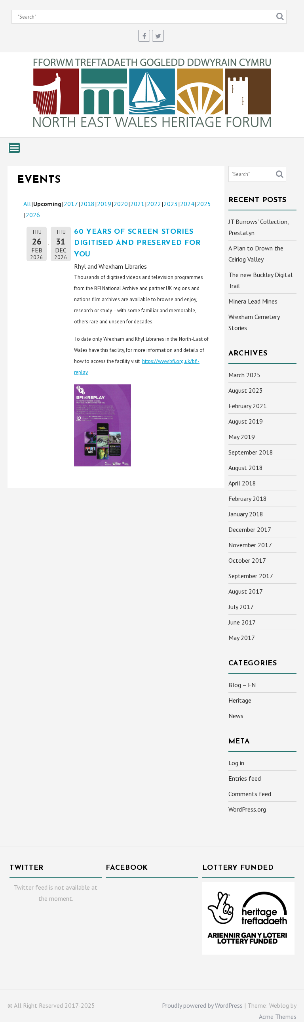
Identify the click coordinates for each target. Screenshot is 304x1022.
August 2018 (245, 468)
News (235, 716)
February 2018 (247, 498)
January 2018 (245, 514)
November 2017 (250, 545)
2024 (187, 204)
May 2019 (241, 437)
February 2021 (247, 406)
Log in (236, 763)
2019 (104, 204)
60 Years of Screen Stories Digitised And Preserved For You (137, 244)
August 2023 (245, 390)
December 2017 (249, 529)
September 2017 (250, 576)
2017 (71, 204)
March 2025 (244, 375)
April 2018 (242, 483)
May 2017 (241, 638)
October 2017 (247, 560)
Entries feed (244, 778)
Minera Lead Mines (252, 301)
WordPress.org (247, 809)
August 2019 (245, 421)
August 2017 (245, 591)
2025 (204, 204)
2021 (137, 204)
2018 (87, 204)
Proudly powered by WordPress (202, 1005)
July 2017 (241, 607)
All (27, 204)
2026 (33, 215)
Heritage (239, 700)
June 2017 (242, 622)
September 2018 (250, 452)
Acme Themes (277, 1016)
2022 (154, 204)
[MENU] (14, 147)
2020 (121, 204)
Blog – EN (242, 685)
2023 (170, 204)
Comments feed (249, 794)
